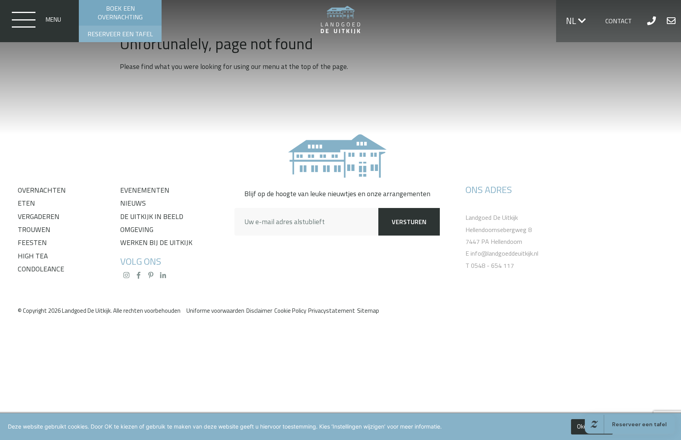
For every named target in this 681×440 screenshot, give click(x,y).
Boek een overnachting (120, 13)
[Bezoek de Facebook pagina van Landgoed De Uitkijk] (138, 275)
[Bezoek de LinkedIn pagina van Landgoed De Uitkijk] (163, 275)
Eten (26, 203)
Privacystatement (331, 310)
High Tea (33, 256)
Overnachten (42, 190)
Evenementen (144, 190)
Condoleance (41, 269)
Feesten (32, 242)
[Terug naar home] (336, 156)
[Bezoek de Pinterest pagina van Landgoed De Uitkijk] (150, 275)
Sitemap (368, 310)
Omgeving (136, 229)
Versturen (409, 221)
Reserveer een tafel (120, 34)
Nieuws (133, 203)
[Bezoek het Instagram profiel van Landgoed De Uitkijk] (126, 275)
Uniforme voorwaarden (215, 310)
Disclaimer (259, 310)
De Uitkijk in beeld (151, 216)
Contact (618, 21)
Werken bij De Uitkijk (156, 242)
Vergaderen (39, 216)
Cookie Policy (290, 310)
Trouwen (34, 229)
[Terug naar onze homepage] (340, 20)
